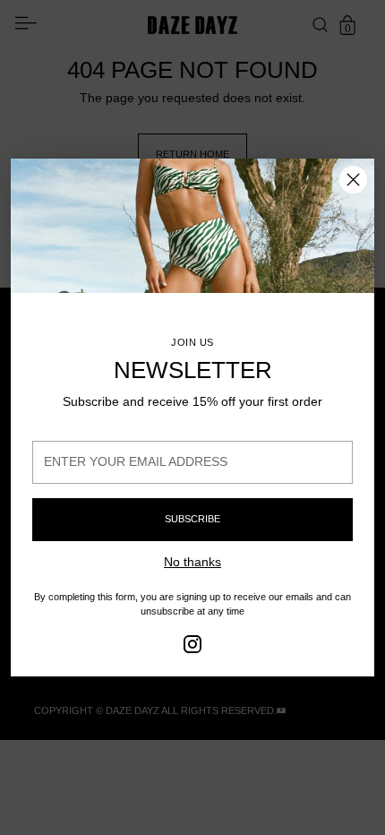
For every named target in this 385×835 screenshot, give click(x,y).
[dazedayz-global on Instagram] (192, 646)
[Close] (353, 180)
